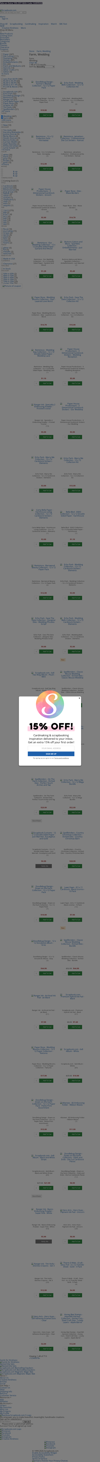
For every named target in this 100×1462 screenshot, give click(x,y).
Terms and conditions (61, 758)
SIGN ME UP (51, 754)
